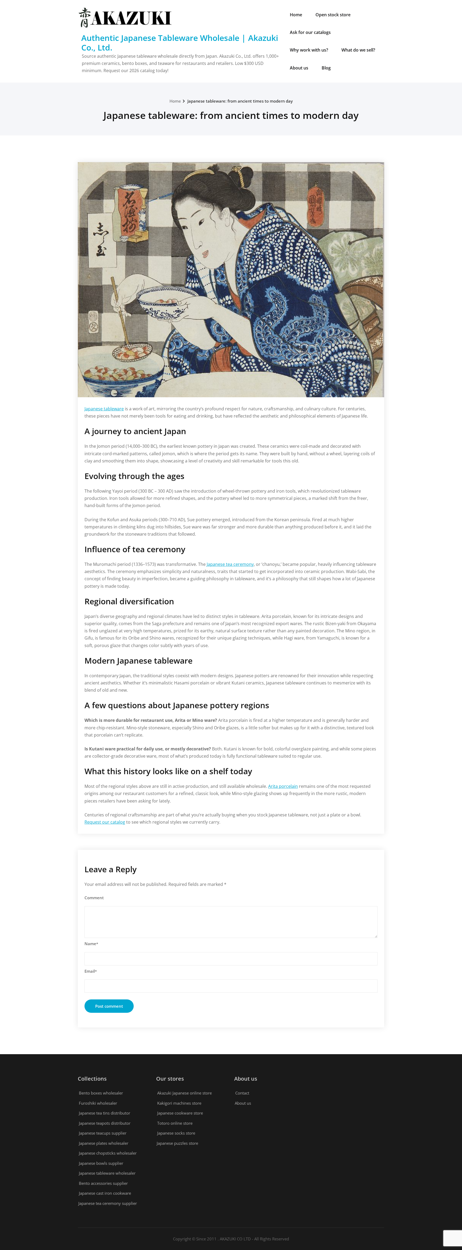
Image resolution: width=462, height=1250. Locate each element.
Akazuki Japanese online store (184, 1093)
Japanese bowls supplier (101, 1163)
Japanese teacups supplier (102, 1133)
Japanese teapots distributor (104, 1123)
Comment (94, 897)
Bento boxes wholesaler (101, 1093)
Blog (326, 68)
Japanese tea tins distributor (104, 1113)
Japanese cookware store (180, 1113)
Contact (242, 1093)
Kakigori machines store (179, 1103)
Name (91, 943)
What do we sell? (358, 50)
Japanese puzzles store (177, 1143)
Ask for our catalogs (310, 32)
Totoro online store (174, 1123)
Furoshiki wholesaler (98, 1103)
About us (299, 68)
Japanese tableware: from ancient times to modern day (240, 101)
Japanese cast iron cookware (105, 1193)
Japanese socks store (176, 1133)
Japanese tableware (104, 409)
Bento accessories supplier (103, 1183)
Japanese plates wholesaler (103, 1143)
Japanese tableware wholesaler (107, 1173)
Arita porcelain (283, 786)
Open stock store (333, 15)
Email (90, 971)
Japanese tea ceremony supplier (107, 1203)
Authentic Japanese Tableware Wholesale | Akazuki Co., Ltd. (179, 42)
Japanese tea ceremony (230, 564)
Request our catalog (104, 822)
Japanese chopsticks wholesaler (108, 1153)
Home (296, 15)
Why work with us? (309, 50)
